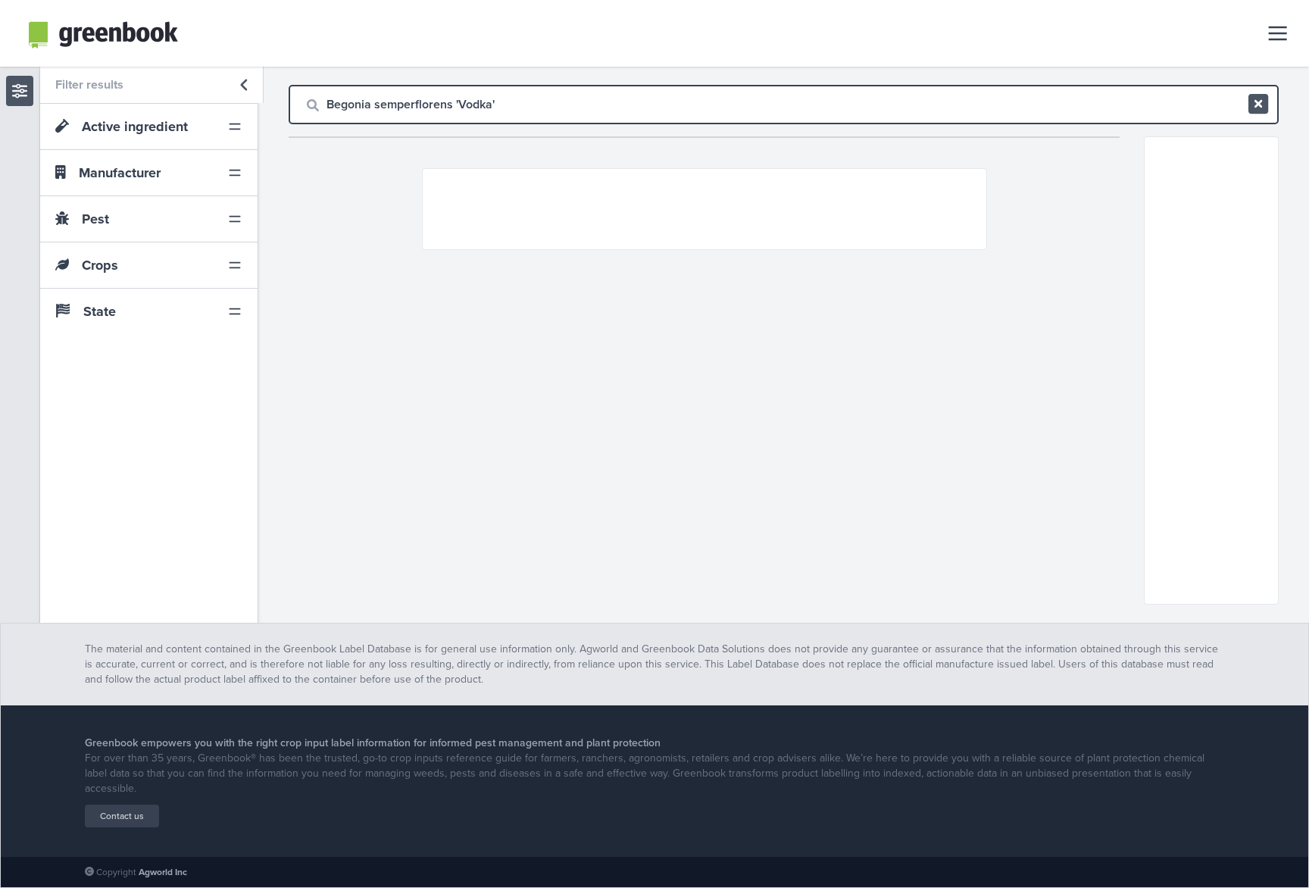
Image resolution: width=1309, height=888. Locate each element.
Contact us (122, 816)
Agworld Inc (163, 872)
